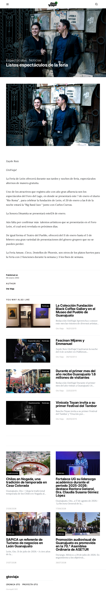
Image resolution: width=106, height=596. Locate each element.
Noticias (35, 60)
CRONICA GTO (13, 584)
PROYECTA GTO (30, 584)
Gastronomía (34, 403)
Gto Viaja (10, 289)
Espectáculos (16, 60)
